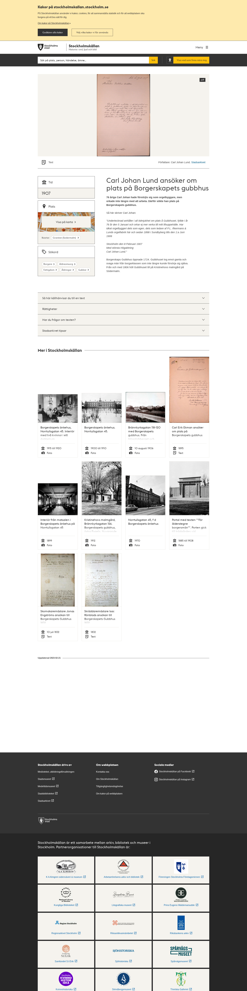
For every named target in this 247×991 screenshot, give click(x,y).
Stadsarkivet (198, 162)
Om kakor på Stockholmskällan (53, 23)
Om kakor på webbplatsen (109, 793)
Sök (153, 60)
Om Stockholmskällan (107, 779)
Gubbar (82, 269)
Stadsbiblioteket (46, 793)
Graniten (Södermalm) (64, 237)
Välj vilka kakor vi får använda (92, 32)
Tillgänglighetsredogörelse (109, 786)
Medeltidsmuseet (46, 786)
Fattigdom (48, 269)
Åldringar (66, 269)
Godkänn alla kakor (52, 32)
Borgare (47, 263)
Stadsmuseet (44, 779)
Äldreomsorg (66, 263)
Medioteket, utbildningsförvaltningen (56, 772)
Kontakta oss (102, 772)
